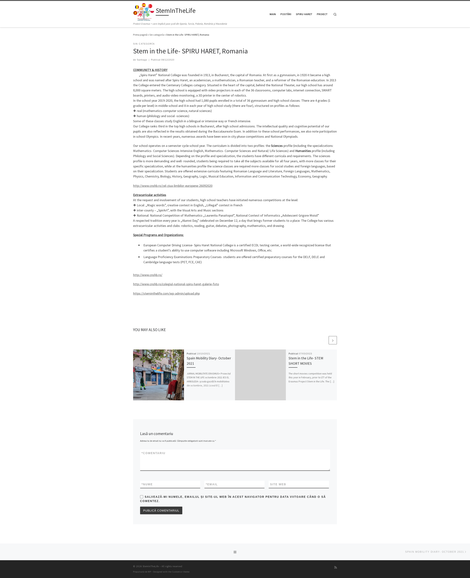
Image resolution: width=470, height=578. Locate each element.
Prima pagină (140, 34)
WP (149, 571)
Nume (147, 484)
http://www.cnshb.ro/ (147, 275)
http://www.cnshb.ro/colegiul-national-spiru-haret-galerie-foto (176, 284)
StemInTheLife (151, 566)
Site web (278, 484)
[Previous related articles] (324, 340)
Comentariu (153, 453)
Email (212, 484)
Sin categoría (156, 34)
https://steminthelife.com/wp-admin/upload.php (166, 293)
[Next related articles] (333, 340)
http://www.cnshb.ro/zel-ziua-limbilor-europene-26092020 (172, 186)
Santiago (142, 60)
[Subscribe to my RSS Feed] (335, 567)
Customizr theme (180, 571)
